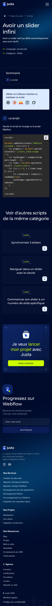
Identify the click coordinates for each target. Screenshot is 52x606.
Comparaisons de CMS (13, 552)
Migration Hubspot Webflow (15, 486)
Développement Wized (12, 494)
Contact (6, 581)
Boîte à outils (8, 544)
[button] (46, 4)
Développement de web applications (18, 490)
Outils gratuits (9, 556)
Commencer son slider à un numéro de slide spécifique (26, 301)
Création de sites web (12, 478)
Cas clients (8, 519)
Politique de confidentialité (14, 602)
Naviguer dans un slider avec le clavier (26, 270)
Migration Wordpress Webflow (16, 482)
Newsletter (7, 548)
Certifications (8, 573)
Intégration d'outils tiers (13, 523)
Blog (5, 536)
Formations (8, 577)
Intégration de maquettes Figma (16, 501)
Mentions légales (10, 597)
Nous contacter (26, 363)
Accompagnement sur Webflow (16, 497)
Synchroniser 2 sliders (26, 242)
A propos (7, 569)
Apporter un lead (10, 585)
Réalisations (8, 515)
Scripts (6, 540)
